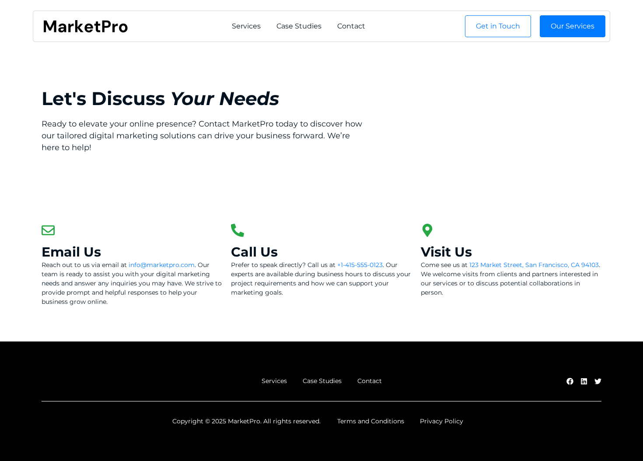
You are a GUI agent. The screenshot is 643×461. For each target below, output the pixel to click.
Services (246, 26)
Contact (351, 26)
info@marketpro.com (162, 265)
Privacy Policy (441, 421)
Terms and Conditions (370, 421)
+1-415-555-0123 (360, 265)
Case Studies (299, 26)
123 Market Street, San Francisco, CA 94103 (534, 265)
